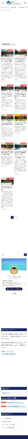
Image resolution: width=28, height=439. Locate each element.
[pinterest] (15, 294)
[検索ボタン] (25, 3)
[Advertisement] (14, 26)
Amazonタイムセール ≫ (15, 402)
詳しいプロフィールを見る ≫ (14, 289)
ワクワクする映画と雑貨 (8, 427)
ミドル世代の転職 (7, 418)
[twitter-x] (13, 294)
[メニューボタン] (3, 3)
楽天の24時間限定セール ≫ (16, 406)
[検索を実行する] (25, 254)
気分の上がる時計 (7, 421)
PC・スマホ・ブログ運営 (8, 424)
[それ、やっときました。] (13, 3)
